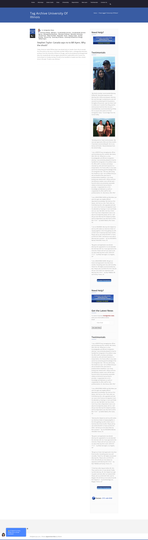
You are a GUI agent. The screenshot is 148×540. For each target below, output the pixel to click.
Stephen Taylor (72, 35)
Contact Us (104, 2)
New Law (84, 2)
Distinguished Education (50, 34)
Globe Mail (60, 35)
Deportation (75, 2)
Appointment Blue (51, 536)
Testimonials (94, 2)
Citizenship (65, 2)
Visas (57, 2)
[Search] (110, 4)
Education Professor (64, 34)
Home (33, 2)
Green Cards (49, 2)
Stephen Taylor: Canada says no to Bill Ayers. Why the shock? (61, 44)
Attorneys (40, 2)
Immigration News (49, 30)
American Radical (45, 32)
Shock (65, 35)
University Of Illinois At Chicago (73, 37)
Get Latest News (96, 327)
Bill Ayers (53, 32)
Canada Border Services (64, 32)
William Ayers (42, 39)
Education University (76, 34)
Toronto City (47, 37)
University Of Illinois (57, 37)
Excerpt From (42, 35)
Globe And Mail (51, 35)
